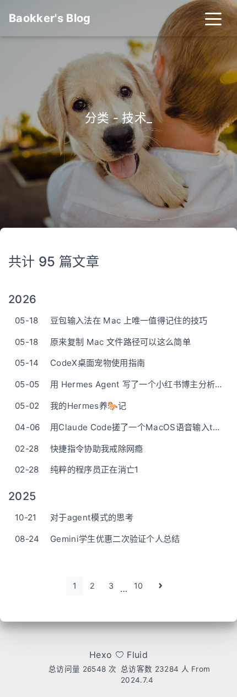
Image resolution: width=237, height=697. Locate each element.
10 (138, 585)
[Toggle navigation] (213, 18)
